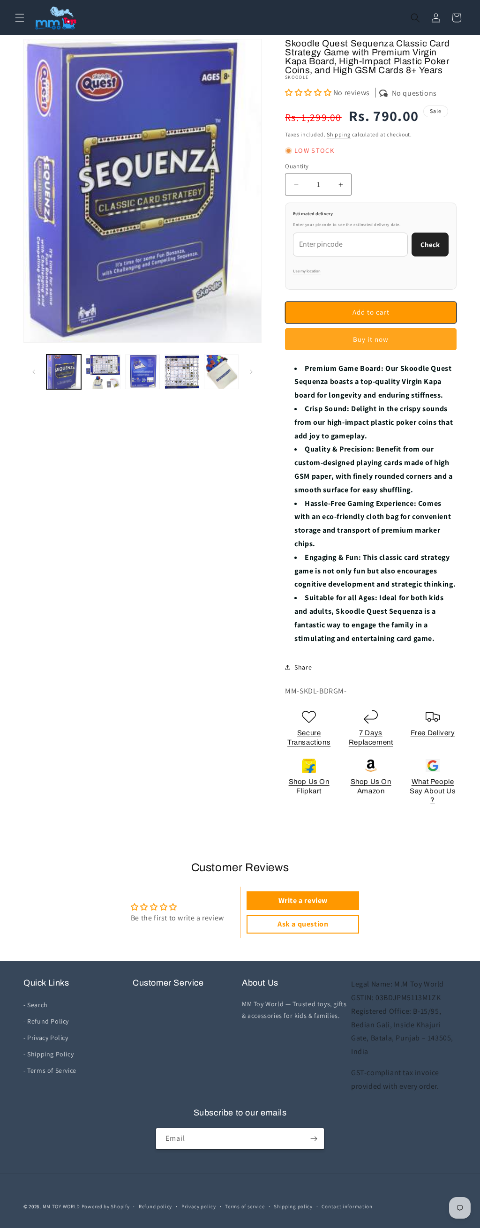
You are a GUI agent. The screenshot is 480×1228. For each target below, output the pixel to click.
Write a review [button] (303, 900)
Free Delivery (433, 733)
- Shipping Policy (48, 1054)
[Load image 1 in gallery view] (63, 371)
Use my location (307, 271)
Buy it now (371, 339)
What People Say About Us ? (433, 791)
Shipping (339, 134)
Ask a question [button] (303, 924)
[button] (19, 18)
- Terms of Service (49, 1070)
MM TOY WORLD (61, 1206)
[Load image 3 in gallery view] (142, 371)
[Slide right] (251, 372)
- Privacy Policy (45, 1037)
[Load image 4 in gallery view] (182, 371)
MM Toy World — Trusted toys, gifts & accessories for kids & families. (294, 1010)
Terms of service (244, 1206)
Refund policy (155, 1206)
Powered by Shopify (106, 1206)
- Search (35, 1005)
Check (430, 244)
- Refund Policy (46, 1021)
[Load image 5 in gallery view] (221, 371)
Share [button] (303, 667)
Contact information (347, 1206)
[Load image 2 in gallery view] (103, 371)
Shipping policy (293, 1206)
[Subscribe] (313, 1139)
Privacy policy (198, 1206)
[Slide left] (33, 372)
